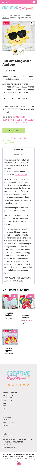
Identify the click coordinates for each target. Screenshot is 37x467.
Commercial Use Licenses (12, 442)
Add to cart (13, 130)
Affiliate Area (8, 425)
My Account (7, 417)
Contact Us (7, 400)
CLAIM (4, 434)
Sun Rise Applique (8, 349)
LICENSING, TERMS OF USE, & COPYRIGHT (17, 439)
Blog (4, 403)
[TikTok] (28, 385)
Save (7, 23)
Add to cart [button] (10, 322)
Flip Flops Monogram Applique (26, 315)
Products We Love (9, 392)
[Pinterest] (20, 385)
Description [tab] (18, 150)
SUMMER (11, 143)
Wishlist (5, 420)
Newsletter (7, 398)
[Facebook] (9, 385)
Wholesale (6, 437)
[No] (34, 460)
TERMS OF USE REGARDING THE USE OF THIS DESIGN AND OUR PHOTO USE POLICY (18, 120)
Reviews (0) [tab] (18, 154)
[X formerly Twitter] (16, 385)
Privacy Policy (8, 423)
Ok (19, 464)
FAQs (4, 406)
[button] (32, 23)
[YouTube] (24, 385)
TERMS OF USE (21, 175)
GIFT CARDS (6, 445)
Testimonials (7, 395)
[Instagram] (13, 385)
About (4, 408)
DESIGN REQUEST (8, 447)
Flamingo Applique (9, 314)
